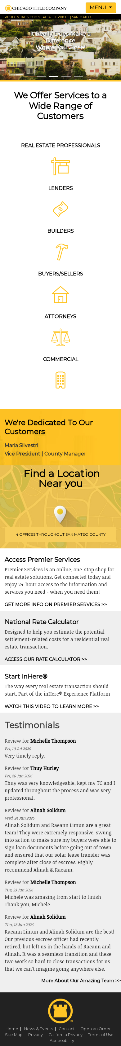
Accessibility (62, 1040)
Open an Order (97, 1028)
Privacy (37, 1034)
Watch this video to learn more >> (52, 706)
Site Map (16, 1034)
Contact (69, 1028)
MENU (99, 7)
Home (14, 1028)
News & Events (41, 1028)
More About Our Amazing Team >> (81, 980)
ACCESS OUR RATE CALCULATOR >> (46, 659)
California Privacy (67, 1034)
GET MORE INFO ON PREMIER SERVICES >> (56, 604)
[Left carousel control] (9, 50)
